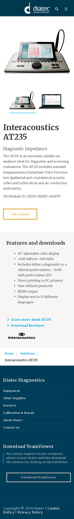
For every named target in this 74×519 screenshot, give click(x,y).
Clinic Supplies (14, 398)
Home (9, 353)
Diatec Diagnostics (24, 380)
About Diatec (13, 420)
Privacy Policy (30, 512)
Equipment (11, 391)
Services (9, 405)
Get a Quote (20, 214)
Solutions (27, 353)
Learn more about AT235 (31, 320)
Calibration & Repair (18, 413)
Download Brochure (27, 325)
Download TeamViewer (38, 477)
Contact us (11, 427)
